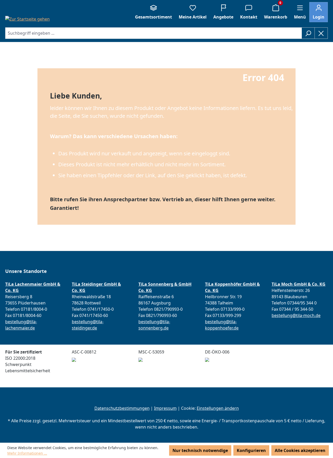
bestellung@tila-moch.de (296, 315)
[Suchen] (308, 33)
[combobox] (153, 33)
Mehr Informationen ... (27, 453)
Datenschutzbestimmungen (122, 408)
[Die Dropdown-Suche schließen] (321, 33)
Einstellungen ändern (218, 408)
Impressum (165, 408)
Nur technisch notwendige (200, 450)
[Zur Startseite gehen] (27, 18)
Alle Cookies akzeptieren (300, 450)
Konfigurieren (251, 450)
